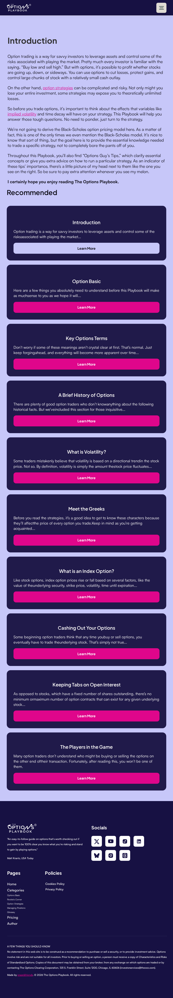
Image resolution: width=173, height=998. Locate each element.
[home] (19, 8)
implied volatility (22, 114)
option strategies (58, 87)
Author (12, 923)
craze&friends (25, 974)
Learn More (86, 248)
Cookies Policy (55, 883)
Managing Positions (16, 908)
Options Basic (13, 895)
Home (11, 884)
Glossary (11, 912)
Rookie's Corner (14, 899)
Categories (15, 890)
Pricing (12, 917)
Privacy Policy (54, 889)
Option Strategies (15, 903)
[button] (161, 8)
